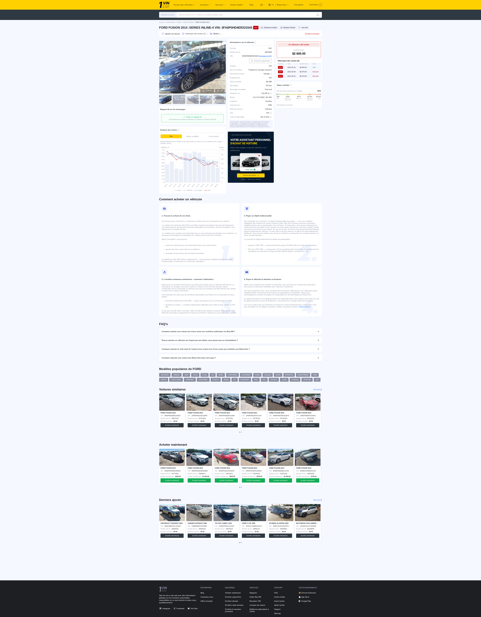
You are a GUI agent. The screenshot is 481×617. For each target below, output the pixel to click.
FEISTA (163, 380)
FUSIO (278, 375)
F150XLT (216, 380)
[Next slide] (222, 65)
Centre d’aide (279, 597)
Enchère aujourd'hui (233, 597)
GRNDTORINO (303, 375)
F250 (186, 375)
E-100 (204, 375)
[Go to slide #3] (192, 99)
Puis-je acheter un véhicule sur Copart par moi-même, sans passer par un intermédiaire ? (200, 340)
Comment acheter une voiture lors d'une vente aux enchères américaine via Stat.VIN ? (198, 331)
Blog (251, 5)
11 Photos (208, 91)
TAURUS (274, 380)
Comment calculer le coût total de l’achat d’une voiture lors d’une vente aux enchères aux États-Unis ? (206, 349)
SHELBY (177, 375)
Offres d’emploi (207, 601)
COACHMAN (232, 375)
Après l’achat (279, 605)
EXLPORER (246, 375)
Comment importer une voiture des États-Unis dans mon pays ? (189, 358)
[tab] (239, 432)
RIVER (226, 380)
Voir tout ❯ (317, 389)
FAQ (276, 593)
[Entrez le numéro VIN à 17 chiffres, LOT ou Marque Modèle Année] (317, 14)
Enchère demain (231, 601)
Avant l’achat (279, 601)
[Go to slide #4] (206, 99)
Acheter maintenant (233, 593)
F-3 (234, 380)
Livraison (204, 5)
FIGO (315, 375)
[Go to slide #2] (179, 99)
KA (213, 375)
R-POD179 (289, 375)
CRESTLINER (176, 380)
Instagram (166, 608)
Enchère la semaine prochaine (233, 610)
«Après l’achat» (304, 307)
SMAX (221, 375)
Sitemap (277, 613)
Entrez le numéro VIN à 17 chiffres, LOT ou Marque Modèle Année (201, 15)
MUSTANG (165, 375)
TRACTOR (307, 380)
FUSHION (295, 380)
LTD (317, 380)
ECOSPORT (245, 380)
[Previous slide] (162, 65)
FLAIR (257, 375)
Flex (264, 380)
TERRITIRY (190, 380)
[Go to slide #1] (165, 99)
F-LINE (284, 380)
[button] (168, 15)
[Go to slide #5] (219, 99)
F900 (256, 380)
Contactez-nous (207, 597)
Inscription (298, 5)
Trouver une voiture (249, 175)
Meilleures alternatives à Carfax (259, 610)
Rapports (253, 593)
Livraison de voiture (257, 605)
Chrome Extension (308, 593)
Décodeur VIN (255, 601)
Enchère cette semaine (234, 605)
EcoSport (267, 375)
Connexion (314, 5)
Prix (171, 136)
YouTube (194, 608)
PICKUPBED (203, 380)
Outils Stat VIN (255, 597)
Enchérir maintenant (172, 425)
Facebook (180, 608)
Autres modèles (192, 136)
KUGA (195, 375)
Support (277, 609)
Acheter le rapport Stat (262, 61)
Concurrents (214, 136)
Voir (221, 91)
